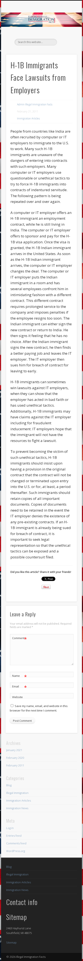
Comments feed (16, 843)
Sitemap (11, 942)
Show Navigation (66, 38)
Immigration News (17, 808)
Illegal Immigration (17, 793)
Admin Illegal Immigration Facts (34, 104)
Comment (19, 638)
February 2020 (15, 758)
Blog (8, 785)
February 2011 (15, 765)
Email (19, 687)
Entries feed (13, 836)
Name (19, 676)
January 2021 (14, 750)
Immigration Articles (28, 118)
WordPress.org (15, 851)
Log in (10, 828)
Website (17, 697)
